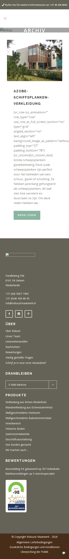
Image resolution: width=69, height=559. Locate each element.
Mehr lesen (27, 215)
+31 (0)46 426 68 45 (17, 298)
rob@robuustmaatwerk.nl (21, 303)
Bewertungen (14, 352)
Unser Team (13, 336)
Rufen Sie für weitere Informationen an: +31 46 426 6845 (36, 4)
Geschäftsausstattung (19, 439)
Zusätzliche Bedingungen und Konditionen (35, 547)
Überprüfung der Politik (34, 551)
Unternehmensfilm (17, 342)
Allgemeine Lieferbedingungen (34, 542)
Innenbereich (13, 423)
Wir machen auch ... (17, 450)
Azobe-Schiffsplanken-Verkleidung (31, 97)
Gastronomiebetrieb (17, 434)
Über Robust (13, 331)
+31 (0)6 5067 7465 (17, 293)
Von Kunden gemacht (18, 445)
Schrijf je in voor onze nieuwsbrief (26, 363)
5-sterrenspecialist (44, 473)
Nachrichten (13, 347)
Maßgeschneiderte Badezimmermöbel (28, 418)
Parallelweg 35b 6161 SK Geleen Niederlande (15, 280)
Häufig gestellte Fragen (19, 357)
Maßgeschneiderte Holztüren (23, 413)
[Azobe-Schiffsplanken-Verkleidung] (34, 60)
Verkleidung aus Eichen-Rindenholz (26, 402)
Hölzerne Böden (15, 429)
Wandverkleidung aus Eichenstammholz (29, 407)
